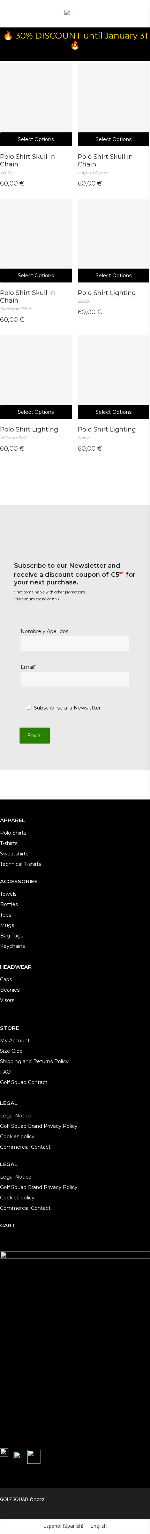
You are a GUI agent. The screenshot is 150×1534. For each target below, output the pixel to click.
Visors (7, 1000)
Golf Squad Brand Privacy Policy (38, 1126)
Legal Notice (15, 1116)
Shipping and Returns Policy (34, 1061)
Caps (6, 979)
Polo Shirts (13, 833)
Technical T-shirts (20, 864)
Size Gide (11, 1051)
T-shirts (8, 843)
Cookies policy (17, 1136)
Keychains (12, 946)
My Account (15, 1040)
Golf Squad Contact (23, 1082)
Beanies (10, 990)
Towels (8, 894)
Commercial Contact (25, 1147)
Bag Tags (11, 936)
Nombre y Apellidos (44, 631)
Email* (28, 667)
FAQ (5, 1072)
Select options (36, 139)
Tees (5, 915)
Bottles (9, 904)
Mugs (7, 925)
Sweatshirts (14, 854)
